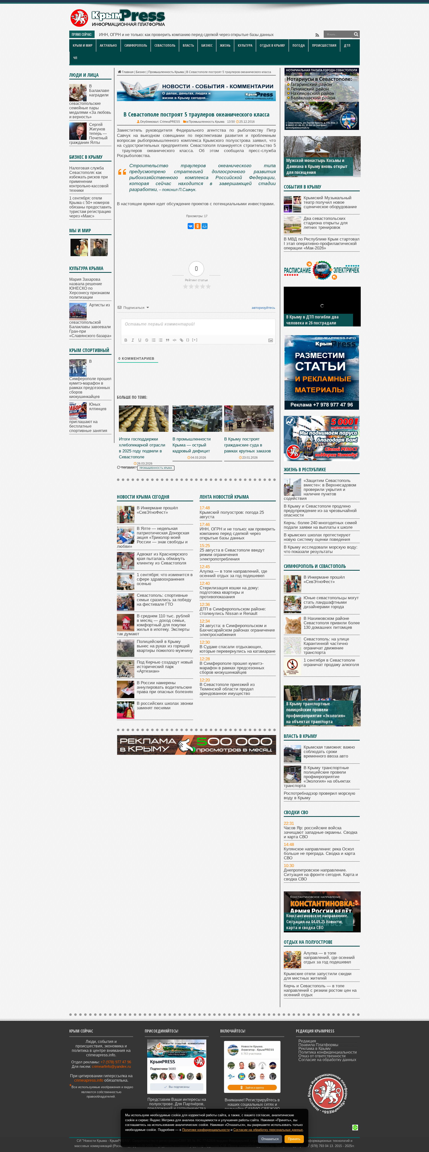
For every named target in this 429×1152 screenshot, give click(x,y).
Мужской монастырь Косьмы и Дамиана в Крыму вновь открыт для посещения (317, 166)
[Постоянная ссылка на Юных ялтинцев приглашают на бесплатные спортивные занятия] (78, 418)
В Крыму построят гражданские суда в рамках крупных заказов (247, 445)
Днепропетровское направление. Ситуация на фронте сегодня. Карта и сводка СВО (321, 874)
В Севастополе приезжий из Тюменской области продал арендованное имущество (227, 689)
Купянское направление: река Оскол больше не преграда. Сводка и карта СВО (319, 853)
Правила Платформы (318, 1045)
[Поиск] (356, 34)
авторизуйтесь (263, 308)
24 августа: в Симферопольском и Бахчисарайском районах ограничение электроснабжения (237, 630)
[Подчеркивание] (139, 340)
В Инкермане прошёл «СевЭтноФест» (134, 35)
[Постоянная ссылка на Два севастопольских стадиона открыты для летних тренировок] (292, 232)
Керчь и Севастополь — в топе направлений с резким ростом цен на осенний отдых (320, 990)
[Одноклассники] (198, 226)
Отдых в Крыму (272, 45)
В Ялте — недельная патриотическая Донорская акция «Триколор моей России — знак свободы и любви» (153, 537)
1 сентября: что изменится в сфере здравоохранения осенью (165, 579)
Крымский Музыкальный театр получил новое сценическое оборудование (330, 202)
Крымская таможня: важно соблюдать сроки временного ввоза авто (329, 751)
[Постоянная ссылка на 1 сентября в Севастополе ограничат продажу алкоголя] (292, 674)
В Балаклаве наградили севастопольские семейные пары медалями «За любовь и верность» (90, 101)
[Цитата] (167, 340)
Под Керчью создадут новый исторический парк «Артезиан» (165, 667)
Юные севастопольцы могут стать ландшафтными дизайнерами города (331, 602)
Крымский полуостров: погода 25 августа (232, 514)
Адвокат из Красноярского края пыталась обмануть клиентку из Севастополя (162, 558)
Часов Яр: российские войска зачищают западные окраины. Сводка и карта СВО (320, 832)
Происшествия (324, 45)
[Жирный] (125, 340)
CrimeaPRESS (170, 121)
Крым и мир (82, 45)
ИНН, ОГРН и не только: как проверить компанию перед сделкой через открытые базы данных (237, 533)
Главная (128, 72)
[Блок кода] (174, 340)
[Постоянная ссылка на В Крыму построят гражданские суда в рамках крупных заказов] (249, 430)
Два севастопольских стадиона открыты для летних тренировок (326, 223)
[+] (195, 340)
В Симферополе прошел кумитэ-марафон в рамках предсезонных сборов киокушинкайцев (232, 668)
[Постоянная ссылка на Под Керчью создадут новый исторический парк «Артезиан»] (125, 676)
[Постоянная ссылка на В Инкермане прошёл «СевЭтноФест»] (125, 521)
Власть (188, 45)
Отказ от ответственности (322, 1056)
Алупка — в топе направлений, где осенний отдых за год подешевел (233, 573)
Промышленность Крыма (166, 72)
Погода (298, 45)
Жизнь (225, 45)
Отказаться (270, 1139)
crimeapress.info (88, 1080)
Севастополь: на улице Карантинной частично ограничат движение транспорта (326, 646)
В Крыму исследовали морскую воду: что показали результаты (321, 549)
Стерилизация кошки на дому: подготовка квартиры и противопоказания (229, 592)
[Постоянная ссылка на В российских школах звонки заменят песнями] (125, 717)
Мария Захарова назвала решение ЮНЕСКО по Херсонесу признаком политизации (89, 288)
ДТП (347, 45)
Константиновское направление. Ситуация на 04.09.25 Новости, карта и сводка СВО (317, 921)
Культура (245, 45)
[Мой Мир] (205, 226)
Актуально (108, 45)
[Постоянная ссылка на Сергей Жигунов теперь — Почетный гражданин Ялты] (78, 138)
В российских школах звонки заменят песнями (165, 705)
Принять (294, 1139)
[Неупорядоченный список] (160, 340)
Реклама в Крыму (314, 1048)
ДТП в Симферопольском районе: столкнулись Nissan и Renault (233, 611)
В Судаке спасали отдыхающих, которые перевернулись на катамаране (237, 649)
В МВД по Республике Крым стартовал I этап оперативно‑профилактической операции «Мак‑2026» (321, 243)
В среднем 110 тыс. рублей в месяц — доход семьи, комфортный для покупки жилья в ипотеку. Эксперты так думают (153, 625)
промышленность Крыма (156, 468)
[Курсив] (132, 340)
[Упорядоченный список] (153, 340)
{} (188, 340)
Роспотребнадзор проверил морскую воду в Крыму (319, 795)
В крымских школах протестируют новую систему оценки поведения (317, 537)
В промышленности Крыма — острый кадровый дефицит (192, 445)
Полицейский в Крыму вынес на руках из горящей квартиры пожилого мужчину (165, 646)
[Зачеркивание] (146, 340)
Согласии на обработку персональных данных (268, 1130)
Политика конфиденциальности (327, 1052)
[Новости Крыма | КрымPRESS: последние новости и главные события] (117, 26)
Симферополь (135, 45)
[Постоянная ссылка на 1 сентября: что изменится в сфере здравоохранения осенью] (125, 588)
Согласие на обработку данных (327, 1060)
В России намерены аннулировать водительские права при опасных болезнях (165, 687)
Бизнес (207, 45)
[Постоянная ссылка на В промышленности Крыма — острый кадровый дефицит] (197, 430)
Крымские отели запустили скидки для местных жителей (318, 976)
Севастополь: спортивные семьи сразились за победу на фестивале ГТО (164, 600)
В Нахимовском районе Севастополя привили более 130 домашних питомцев (332, 623)
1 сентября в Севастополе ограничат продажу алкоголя (331, 662)
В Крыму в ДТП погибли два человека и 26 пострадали (312, 320)
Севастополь (164, 45)
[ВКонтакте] (191, 226)
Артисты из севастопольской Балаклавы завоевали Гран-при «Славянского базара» (90, 320)
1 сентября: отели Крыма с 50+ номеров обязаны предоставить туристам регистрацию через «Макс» (90, 207)
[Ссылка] (181, 340)
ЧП (75, 57)
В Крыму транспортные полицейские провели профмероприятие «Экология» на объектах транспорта (315, 712)
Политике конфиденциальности (206, 1130)
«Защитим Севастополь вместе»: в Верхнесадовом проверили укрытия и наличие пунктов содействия (320, 489)
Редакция (307, 1041)
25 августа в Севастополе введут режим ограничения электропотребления (232, 554)
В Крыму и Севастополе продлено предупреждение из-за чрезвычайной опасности (320, 510)
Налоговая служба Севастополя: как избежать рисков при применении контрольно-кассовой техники (88, 179)
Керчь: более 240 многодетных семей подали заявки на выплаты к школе (320, 525)
